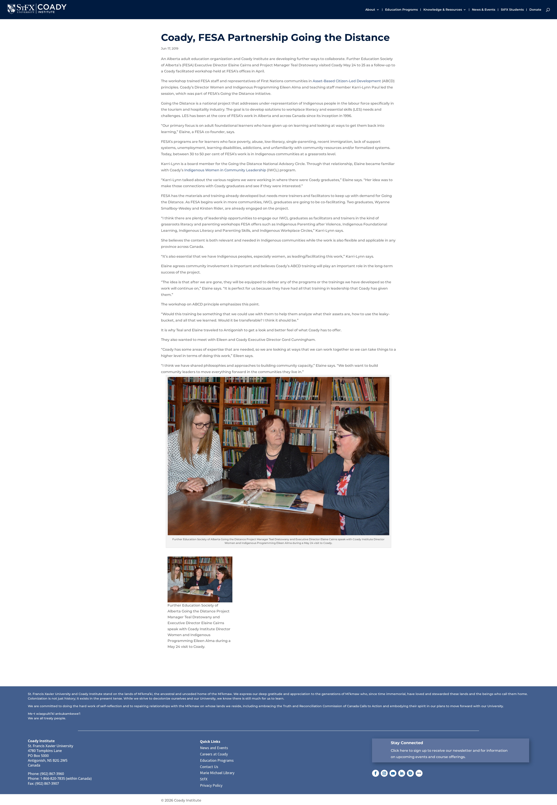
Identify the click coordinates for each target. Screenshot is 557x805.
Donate (535, 10)
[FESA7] (200, 579)
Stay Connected (407, 742)
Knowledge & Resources (442, 10)
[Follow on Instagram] (384, 773)
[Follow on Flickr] (419, 773)
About (370, 10)
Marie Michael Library (217, 772)
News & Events (483, 10)
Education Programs (401, 10)
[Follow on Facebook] (375, 773)
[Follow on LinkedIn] (401, 773)
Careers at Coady (214, 754)
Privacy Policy (211, 785)
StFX (203, 779)
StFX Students (512, 10)
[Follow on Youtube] (392, 773)
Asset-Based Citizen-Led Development (347, 81)
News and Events (214, 747)
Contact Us (209, 766)
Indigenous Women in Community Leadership (225, 170)
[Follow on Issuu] (410, 773)
